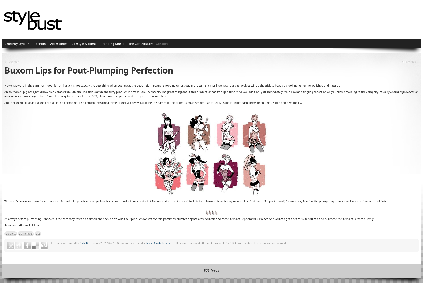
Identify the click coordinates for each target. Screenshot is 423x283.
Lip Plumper (26, 233)
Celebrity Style (15, 44)
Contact (162, 44)
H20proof (13, 61)
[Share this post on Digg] (18, 245)
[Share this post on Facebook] (27, 245)
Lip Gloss (11, 233)
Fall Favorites (408, 61)
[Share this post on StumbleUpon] (44, 245)
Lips (38, 233)
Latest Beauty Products (159, 243)
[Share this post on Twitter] (10, 245)
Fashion (40, 44)
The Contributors (141, 44)
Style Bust (85, 243)
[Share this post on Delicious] (35, 245)
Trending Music (112, 44)
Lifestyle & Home (84, 44)
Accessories (58, 44)
